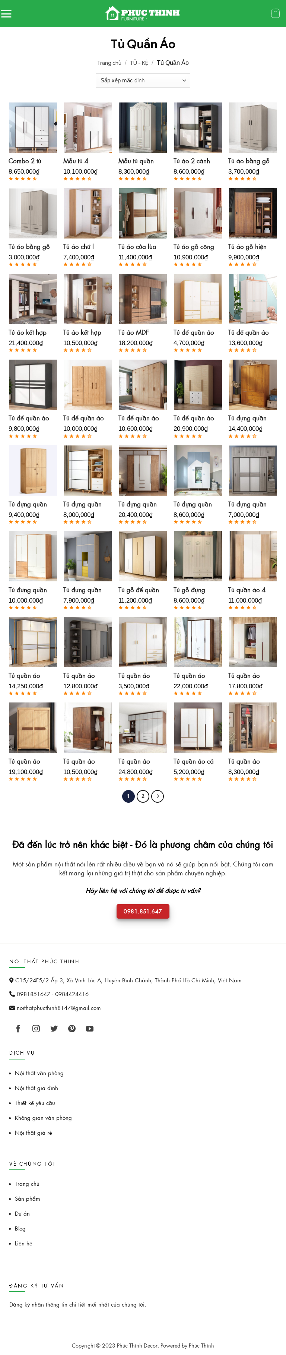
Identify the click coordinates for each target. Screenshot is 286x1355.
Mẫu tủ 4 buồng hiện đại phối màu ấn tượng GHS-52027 (84, 161)
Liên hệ (23, 1243)
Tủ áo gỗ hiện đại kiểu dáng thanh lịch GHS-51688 (247, 247)
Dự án (22, 1213)
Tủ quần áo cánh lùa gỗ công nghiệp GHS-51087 (245, 761)
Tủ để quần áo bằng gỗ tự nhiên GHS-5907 (248, 332)
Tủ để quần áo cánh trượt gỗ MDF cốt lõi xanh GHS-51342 (29, 418)
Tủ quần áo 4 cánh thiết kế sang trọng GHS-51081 (247, 590)
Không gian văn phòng (43, 1117)
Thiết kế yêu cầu (35, 1102)
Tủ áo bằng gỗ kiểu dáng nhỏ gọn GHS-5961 (249, 161)
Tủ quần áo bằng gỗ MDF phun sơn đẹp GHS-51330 (247, 675)
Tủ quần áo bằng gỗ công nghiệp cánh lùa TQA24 (28, 675)
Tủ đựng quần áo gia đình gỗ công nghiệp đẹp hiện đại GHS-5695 (194, 504)
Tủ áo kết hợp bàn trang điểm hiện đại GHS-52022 (84, 332)
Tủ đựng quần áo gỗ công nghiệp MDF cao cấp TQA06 (247, 504)
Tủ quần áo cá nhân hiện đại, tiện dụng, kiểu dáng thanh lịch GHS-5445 (194, 761)
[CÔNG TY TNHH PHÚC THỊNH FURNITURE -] (143, 13)
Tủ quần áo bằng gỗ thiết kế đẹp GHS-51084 (81, 761)
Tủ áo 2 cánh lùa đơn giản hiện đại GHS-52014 (193, 161)
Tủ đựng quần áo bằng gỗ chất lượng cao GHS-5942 (249, 418)
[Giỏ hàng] (278, 14)
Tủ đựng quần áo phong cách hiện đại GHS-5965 (30, 590)
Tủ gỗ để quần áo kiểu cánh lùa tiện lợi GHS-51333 (138, 590)
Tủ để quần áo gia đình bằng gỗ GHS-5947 (83, 418)
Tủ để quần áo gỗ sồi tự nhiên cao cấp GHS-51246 (194, 418)
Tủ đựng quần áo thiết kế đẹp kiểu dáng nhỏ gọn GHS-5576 (84, 590)
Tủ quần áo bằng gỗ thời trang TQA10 (136, 761)
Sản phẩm (27, 1198)
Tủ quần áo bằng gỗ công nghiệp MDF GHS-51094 (83, 675)
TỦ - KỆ (139, 63)
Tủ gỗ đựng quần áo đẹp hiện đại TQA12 (192, 590)
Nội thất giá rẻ (33, 1132)
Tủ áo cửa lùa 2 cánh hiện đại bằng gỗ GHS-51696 (137, 247)
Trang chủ (109, 63)
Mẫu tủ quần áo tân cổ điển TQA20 (138, 161)
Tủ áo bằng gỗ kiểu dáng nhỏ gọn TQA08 (29, 247)
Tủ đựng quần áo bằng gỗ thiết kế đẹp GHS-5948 (28, 504)
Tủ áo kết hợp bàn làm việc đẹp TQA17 (28, 332)
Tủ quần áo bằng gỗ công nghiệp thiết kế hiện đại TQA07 (138, 675)
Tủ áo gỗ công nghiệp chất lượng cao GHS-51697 (194, 247)
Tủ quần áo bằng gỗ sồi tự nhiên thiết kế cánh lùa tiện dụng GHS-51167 (29, 761)
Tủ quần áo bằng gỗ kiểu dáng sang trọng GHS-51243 (192, 675)
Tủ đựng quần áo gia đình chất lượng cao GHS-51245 (139, 504)
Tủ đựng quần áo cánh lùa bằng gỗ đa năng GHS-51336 (82, 504)
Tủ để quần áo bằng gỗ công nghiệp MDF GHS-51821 (194, 332)
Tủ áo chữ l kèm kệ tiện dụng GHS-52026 (78, 247)
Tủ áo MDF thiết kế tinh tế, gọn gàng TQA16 (138, 332)
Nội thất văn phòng (39, 1073)
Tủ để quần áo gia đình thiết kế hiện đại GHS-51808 (138, 418)
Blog (20, 1228)
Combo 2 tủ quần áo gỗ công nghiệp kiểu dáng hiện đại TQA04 (29, 161)
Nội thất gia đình (36, 1088)
